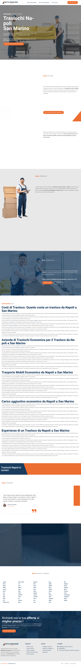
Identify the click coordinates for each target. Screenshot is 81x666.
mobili (31, 320)
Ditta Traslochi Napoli (31, 2)
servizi (68, 313)
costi (30, 315)
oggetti (35, 320)
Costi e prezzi (55, 2)
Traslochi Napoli (4, 663)
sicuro (41, 327)
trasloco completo (13, 325)
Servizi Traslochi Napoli (44, 2)
